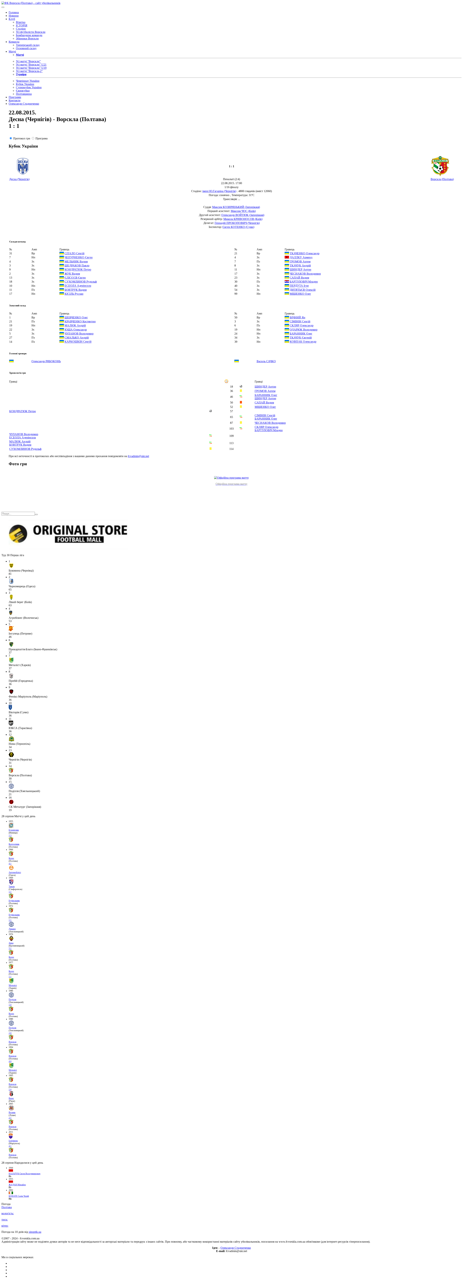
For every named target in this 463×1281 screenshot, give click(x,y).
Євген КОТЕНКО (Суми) (238, 226)
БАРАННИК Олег (301, 333)
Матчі (12, 51)
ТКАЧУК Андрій (300, 265)
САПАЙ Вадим (299, 277)
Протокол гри (21, 138)
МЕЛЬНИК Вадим (76, 261)
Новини (14, 15)
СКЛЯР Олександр (301, 325)
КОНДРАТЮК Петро (78, 269)
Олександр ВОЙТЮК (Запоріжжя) (242, 215)
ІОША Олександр (76, 329)
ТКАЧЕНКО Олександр (304, 253)
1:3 (10, 835)
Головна (14, 12)
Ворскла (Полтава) (442, 179)
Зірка (11, 943)
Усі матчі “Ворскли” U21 (31, 64)
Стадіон (21, 28)
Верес (11, 1098)
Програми (15, 97)
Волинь (12, 1112)
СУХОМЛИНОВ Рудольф (81, 281)
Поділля (12, 999)
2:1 (10, 1118)
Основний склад (26, 48)
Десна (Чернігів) (19, 179)
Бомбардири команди (29, 35)
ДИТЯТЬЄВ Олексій (303, 289)
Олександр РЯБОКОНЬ (46, 361)
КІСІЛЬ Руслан (74, 293)
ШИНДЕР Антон (300, 269)
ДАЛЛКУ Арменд (301, 257)
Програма (41, 138)
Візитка (20, 22)
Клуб (12, 18)
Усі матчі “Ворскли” (28, 61)
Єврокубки (23, 90)
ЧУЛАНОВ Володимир (79, 333)
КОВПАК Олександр (303, 341)
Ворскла (12, 1042)
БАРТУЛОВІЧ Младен (304, 281)
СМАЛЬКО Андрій (77, 337)
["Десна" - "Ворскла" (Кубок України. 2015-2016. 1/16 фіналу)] (231, 477)
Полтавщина (24, 93)
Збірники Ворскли (27, 38)
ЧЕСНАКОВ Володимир (305, 273)
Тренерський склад (27, 45)
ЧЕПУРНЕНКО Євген (79, 257)
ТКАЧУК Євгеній (301, 337)
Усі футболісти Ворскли (30, 31)
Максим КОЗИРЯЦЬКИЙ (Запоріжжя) (236, 207)
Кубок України (25, 84)
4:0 (10, 1061)
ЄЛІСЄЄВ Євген (75, 277)
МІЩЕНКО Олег (300, 293)
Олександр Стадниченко (24, 103)
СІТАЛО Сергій (74, 253)
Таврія (12, 886)
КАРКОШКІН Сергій (78, 341)
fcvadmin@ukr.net (138, 456)
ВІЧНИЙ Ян (297, 317)
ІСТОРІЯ (21, 25)
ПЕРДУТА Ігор (299, 285)
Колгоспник (14, 844)
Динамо (12, 929)
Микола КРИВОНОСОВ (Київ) (242, 218)
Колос (11, 858)
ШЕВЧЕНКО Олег (76, 317)
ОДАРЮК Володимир (303, 329)
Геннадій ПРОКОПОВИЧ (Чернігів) (237, 222)
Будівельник (14, 900)
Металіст (13, 985)
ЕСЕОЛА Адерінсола (78, 285)
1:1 (10, 892)
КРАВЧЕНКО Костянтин (80, 321)
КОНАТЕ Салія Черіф (19, 1196)
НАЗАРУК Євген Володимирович (24, 1173)
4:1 (10, 863)
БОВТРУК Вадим (76, 289)
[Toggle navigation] (2, 7)
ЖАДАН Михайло (17, 1184)
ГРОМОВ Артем (300, 261)
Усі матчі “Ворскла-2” (29, 71)
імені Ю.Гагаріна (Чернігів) (219, 191)
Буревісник (14, 830)
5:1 (10, 948)
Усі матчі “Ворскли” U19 (31, 67)
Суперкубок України (29, 87)
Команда (14, 41)
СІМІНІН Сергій (300, 321)
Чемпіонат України (27, 80)
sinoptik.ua (35, 1231)
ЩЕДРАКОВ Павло (77, 265)
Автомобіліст (15, 872)
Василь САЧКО (266, 361)
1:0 (10, 1005)
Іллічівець (13, 1140)
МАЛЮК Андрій (75, 325)
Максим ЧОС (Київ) (243, 211)
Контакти (14, 100)
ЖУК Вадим (72, 273)
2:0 (10, 1033)
